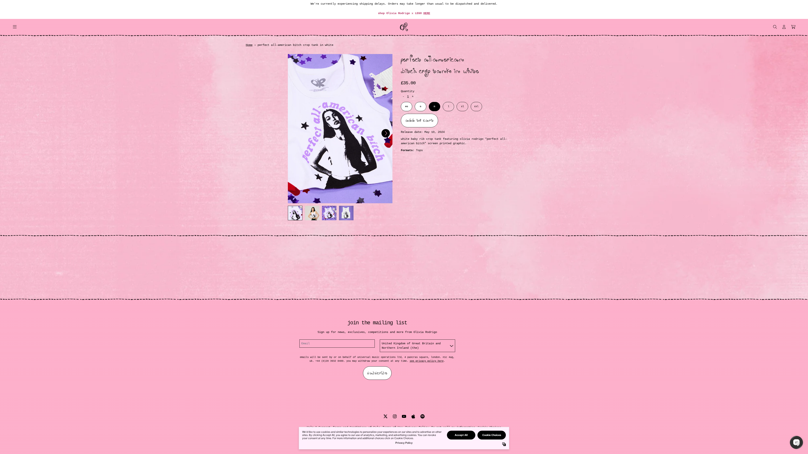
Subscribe (377, 373)
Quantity (407, 91)
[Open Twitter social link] (385, 416)
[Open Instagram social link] (394, 416)
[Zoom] (340, 128)
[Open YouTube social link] (404, 416)
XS (406, 106)
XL (462, 106)
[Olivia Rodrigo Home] (404, 27)
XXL (476, 106)
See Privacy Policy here (427, 361)
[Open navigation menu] (14, 27)
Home (249, 45)
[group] (295, 213)
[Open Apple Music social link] (413, 416)
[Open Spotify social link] (422, 416)
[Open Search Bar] (775, 27)
